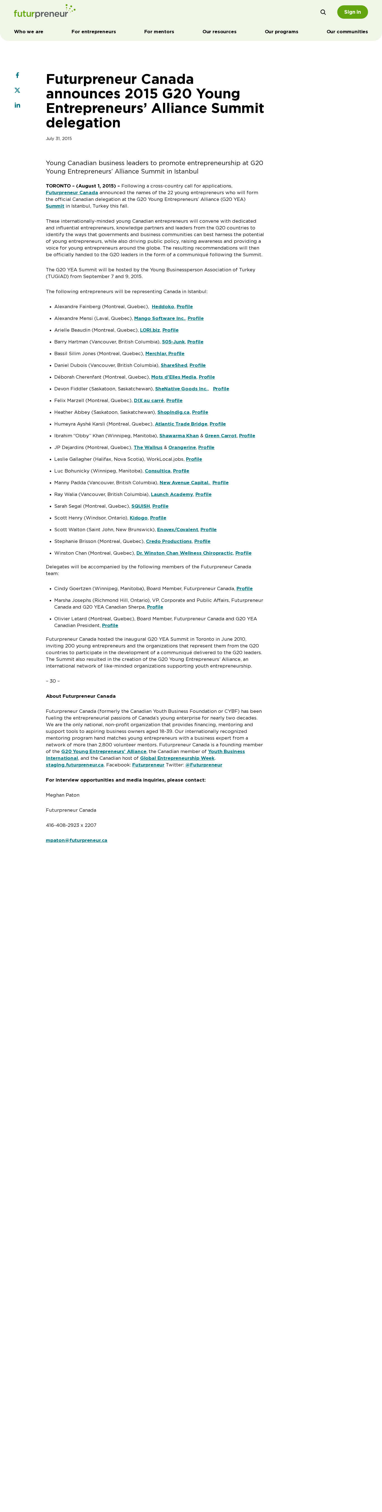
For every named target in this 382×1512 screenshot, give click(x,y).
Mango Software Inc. (159, 318)
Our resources (219, 31)
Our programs (281, 31)
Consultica (158, 471)
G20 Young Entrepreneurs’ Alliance (103, 751)
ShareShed (174, 365)
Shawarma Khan (179, 435)
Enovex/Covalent (177, 529)
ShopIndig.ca (173, 412)
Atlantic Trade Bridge (181, 424)
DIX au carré (149, 400)
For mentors (159, 31)
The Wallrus (148, 447)
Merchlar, (156, 353)
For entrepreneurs (94, 31)
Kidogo (139, 518)
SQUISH (140, 506)
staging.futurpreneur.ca (75, 765)
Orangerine (182, 447)
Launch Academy (172, 494)
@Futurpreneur (203, 765)
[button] (323, 12)
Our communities (347, 31)
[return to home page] (45, 12)
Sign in (352, 12)
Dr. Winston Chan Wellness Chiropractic (184, 553)
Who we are (28, 31)
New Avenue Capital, (185, 482)
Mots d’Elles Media (173, 377)
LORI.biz (150, 330)
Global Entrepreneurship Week (177, 758)
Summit (55, 206)
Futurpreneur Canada (72, 192)
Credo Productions (169, 541)
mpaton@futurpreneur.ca (76, 840)
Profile (185, 306)
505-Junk (173, 342)
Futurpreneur (148, 765)
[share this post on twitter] (17, 90)
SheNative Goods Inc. (181, 388)
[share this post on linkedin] (17, 106)
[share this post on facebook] (17, 75)
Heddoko (163, 306)
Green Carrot (221, 435)
